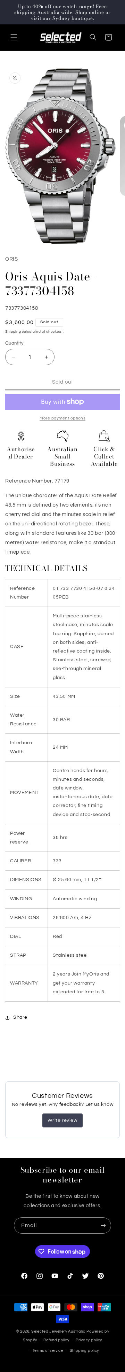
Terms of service (48, 1350)
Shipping (13, 331)
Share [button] (20, 1017)
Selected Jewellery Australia (58, 1331)
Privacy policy (89, 1340)
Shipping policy (84, 1350)
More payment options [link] (62, 418)
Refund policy (56, 1340)
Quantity (14, 343)
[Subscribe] (103, 1225)
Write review (62, 1120)
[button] (14, 37)
